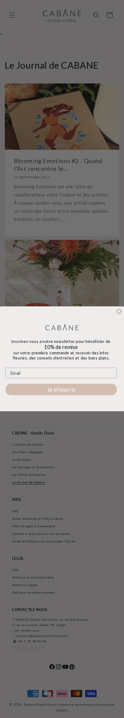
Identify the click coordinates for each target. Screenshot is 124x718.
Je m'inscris (61, 389)
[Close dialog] (119, 311)
